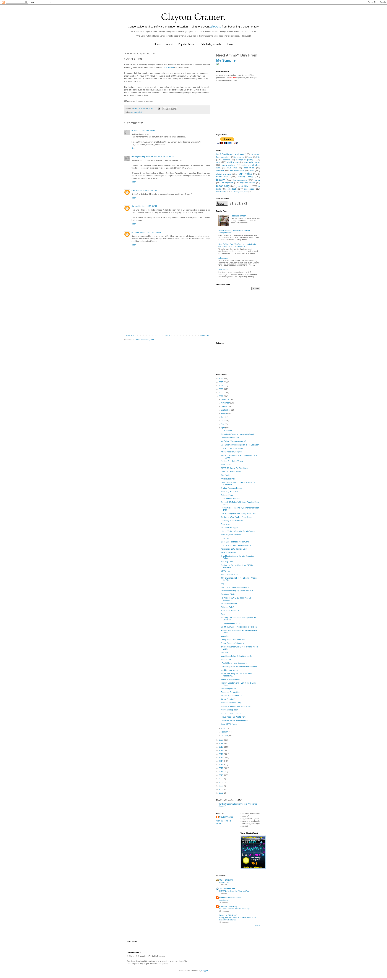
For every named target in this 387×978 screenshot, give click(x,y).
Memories (225, 636)
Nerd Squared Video (229, 670)
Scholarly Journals (211, 44)
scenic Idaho (231, 189)
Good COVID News (229, 724)
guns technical (136, 112)
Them (223, 614)
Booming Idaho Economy (231, 713)
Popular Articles (186, 44)
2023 (221, 389)
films (252, 170)
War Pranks (225, 475)
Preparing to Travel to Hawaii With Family (238, 434)
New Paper (223, 270)
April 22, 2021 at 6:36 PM (150, 232)
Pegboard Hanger (238, 216)
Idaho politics (238, 157)
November (225, 403)
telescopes (249, 189)
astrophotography (244, 159)
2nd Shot (224, 652)
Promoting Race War (229, 492)
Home (157, 44)
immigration (227, 182)
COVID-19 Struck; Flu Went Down (234, 468)
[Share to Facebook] (172, 108)
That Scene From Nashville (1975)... (235, 587)
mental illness (244, 186)
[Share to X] (169, 108)
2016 (221, 754)
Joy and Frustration (228, 552)
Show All (257, 925)
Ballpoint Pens (227, 495)
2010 (221, 775)
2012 (221, 768)
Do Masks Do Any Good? (231, 623)
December (225, 399)
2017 (221, 750)
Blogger (204, 971)
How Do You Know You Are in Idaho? (236, 545)
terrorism (220, 191)
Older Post (204, 335)
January (224, 735)
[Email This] (163, 108)
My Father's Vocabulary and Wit (233, 441)
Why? (223, 584)
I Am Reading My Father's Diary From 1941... (239, 514)
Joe (133, 190)
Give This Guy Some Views (232, 448)
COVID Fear (226, 571)
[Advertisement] (167, 312)
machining (223, 185)
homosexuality (240, 180)
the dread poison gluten (239, 192)
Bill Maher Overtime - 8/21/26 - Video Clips (234, 909)
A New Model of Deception (231, 452)
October (224, 406)
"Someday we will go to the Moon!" (235, 720)
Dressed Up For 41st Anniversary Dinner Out (239, 667)
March (224, 728)
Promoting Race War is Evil (232, 521)
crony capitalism (229, 165)
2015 (221, 758)
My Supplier (226, 60)
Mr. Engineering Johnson (142, 157)
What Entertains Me (229, 603)
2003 (221, 793)
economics (249, 167)
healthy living (245, 176)
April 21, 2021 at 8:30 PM (144, 130)
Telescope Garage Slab (230, 692)
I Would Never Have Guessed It (233, 663)
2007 (221, 786)
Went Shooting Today (229, 710)
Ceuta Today (224, 882)
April (223, 428)
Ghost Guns (225, 538)
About (169, 44)
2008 (221, 782)
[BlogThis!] (166, 108)
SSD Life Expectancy (229, 574)
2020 (221, 740)
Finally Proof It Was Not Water (233, 640)
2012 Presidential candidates (230, 154)
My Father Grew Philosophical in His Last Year (240, 445)
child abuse (233, 162)
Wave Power (226, 465)
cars (218, 162)
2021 (221, 396)
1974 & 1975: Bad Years (231, 472)
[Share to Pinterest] (175, 108)
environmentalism (237, 170)
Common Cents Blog (228, 906)
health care (222, 176)
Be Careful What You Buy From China (236, 517)
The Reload (169, 67)
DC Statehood (226, 431)
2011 (221, 772)
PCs (258, 157)
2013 (221, 765)
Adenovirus (223, 258)
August (224, 413)
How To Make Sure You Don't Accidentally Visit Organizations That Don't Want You (237, 245)
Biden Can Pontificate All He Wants (235, 542)
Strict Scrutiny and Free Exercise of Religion (239, 627)
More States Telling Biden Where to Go (236, 656)
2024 (221, 386)
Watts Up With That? (228, 915)
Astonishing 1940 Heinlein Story (234, 549)
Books (229, 44)
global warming (223, 174)
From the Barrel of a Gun (230, 898)
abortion (226, 160)
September (226, 410)
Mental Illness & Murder (230, 679)
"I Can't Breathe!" (227, 699)
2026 (221, 379)
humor (257, 180)
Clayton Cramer (226, 817)
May (223, 424)
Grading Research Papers (231, 488)
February (225, 732)
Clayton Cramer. (193, 17)
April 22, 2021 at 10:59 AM (146, 206)
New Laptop (226, 659)
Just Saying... (224, 900)
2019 (221, 743)
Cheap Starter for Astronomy (232, 643)
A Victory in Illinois (228, 479)
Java (250, 157)
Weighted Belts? (227, 607)
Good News (225, 524)
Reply (134, 148)
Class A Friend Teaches (230, 499)
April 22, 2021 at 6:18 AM (164, 157)
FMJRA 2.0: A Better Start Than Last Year (234, 891)
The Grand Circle (228, 594)
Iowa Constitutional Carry (231, 703)
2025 (221, 382)
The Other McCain (227, 889)
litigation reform (247, 182)
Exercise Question (228, 689)
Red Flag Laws (227, 562)
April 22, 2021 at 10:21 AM (146, 190)
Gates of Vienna (226, 880)
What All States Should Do (231, 696)
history (220, 179)
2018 (221, 747)
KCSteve (135, 232)
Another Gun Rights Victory (232, 461)
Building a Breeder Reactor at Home (235, 706)
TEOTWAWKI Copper (229, 528)
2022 (221, 393)
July (223, 417)
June (223, 421)
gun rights (245, 173)
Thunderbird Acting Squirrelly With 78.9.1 (237, 591)
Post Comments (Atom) (144, 340)
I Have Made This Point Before (233, 717)
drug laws (232, 168)
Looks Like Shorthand (230, 438)
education (220, 170)
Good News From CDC (230, 611)
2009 (221, 779)
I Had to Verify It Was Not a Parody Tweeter (238, 531)
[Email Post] (159, 108)
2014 (221, 761)
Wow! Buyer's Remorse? (231, 535)
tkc (133, 206)
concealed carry (252, 162)
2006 (221, 789)
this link (232, 78)
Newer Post (130, 335)
